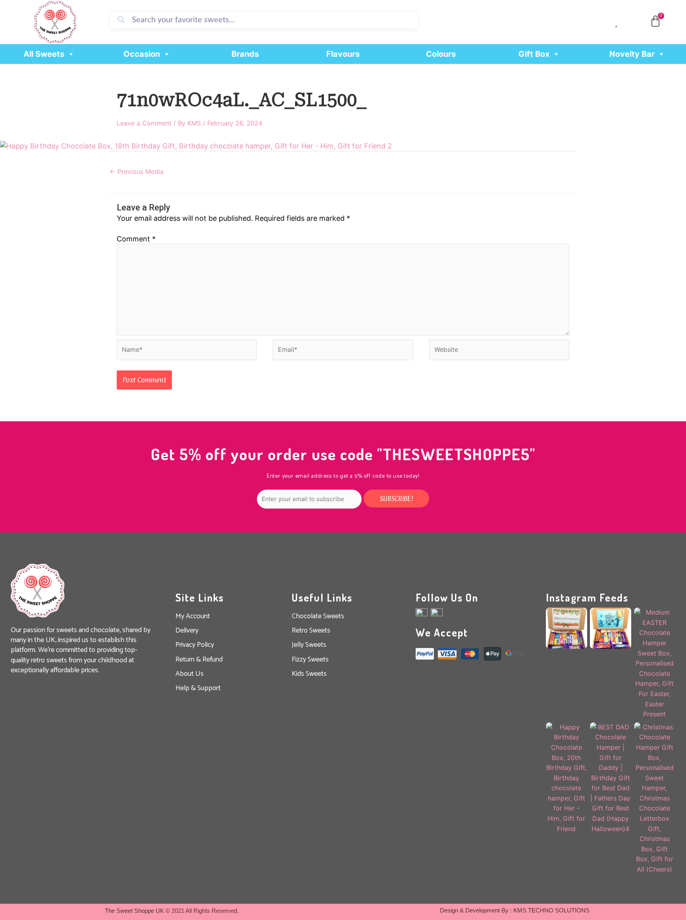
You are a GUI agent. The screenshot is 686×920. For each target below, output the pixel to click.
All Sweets (43, 54)
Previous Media (137, 172)
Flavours (343, 54)
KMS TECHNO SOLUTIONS (551, 910)
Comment (136, 239)
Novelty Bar (632, 54)
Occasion (141, 54)
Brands (245, 54)
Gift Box (533, 54)
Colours (441, 54)
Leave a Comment (144, 123)
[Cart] (655, 21)
